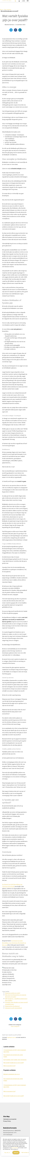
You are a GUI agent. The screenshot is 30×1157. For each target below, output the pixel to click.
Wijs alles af (7, 1152)
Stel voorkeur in (25, 1152)
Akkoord (16, 1152)
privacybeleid (15, 1147)
